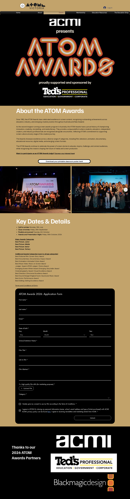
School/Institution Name (28, 341)
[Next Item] (126, 190)
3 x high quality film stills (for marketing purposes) (37, 384)
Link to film (23, 360)
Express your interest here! (45, 153)
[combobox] (65, 335)
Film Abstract (24, 369)
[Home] (22, 5)
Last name (23, 309)
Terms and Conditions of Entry (26, 285)
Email (21, 319)
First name (23, 300)
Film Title (22, 350)
